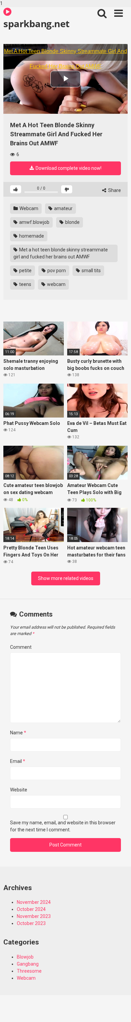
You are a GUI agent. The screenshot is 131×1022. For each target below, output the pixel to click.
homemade (31, 236)
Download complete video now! (68, 168)
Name (18, 732)
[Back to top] (119, 1009)
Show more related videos (65, 578)
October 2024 (31, 909)
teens (24, 284)
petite (25, 270)
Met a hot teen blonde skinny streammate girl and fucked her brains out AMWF (60, 253)
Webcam (28, 208)
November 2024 (34, 902)
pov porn (56, 270)
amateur (63, 208)
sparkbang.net (36, 23)
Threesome (29, 971)
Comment (21, 647)
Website (18, 789)
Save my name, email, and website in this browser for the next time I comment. (63, 826)
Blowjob (25, 957)
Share (114, 190)
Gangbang (28, 964)
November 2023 (34, 916)
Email (17, 761)
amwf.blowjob (33, 222)
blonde (72, 222)
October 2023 (31, 923)
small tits (91, 270)
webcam (56, 284)
